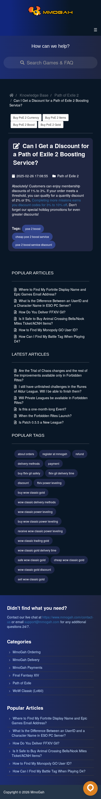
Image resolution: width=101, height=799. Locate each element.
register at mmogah (55, 454)
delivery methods (29, 463)
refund (80, 454)
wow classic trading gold (33, 541)
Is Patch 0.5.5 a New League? (41, 422)
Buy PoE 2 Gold (51, 124)
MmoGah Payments (27, 667)
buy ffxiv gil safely (29, 473)
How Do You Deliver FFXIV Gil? (42, 312)
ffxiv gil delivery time (61, 473)
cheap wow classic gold (69, 560)
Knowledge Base (34, 95)
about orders (26, 454)
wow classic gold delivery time (37, 550)
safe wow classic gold (32, 560)
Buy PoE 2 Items (55, 117)
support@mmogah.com (41, 621)
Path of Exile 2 (66, 95)
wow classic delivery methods (37, 502)
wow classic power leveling (35, 512)
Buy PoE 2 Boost (24, 124)
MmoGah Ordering (27, 651)
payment (53, 463)
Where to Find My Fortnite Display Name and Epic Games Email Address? (50, 291)
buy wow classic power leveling (38, 521)
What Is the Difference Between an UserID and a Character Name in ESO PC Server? (51, 303)
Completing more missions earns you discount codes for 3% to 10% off (46, 202)
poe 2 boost (32, 229)
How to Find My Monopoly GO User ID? (48, 329)
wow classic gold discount (34, 569)
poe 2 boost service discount (34, 245)
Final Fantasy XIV (26, 675)
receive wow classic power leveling (40, 531)
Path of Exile (22, 683)
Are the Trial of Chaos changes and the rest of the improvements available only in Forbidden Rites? (50, 375)
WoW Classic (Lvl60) (28, 690)
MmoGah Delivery (26, 659)
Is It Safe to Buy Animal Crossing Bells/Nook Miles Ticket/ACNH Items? (49, 321)
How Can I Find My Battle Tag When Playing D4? (49, 771)
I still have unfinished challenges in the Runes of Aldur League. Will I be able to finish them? (50, 389)
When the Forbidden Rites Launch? (45, 415)
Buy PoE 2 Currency (26, 117)
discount (23, 483)
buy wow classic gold (31, 492)
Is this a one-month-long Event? (42, 409)
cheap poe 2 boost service (32, 237)
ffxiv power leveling (49, 483)
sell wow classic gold (31, 579)
